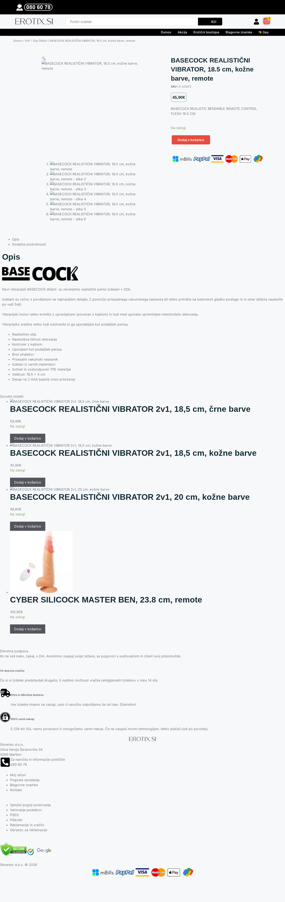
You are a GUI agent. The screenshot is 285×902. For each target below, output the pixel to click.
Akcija (182, 32)
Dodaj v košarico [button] (27, 438)
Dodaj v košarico (191, 140)
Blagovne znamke (239, 32)
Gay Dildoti (40, 40)
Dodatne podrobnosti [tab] (29, 244)
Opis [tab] (15, 239)
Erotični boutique (206, 32)
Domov (166, 32)
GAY (27, 40)
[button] (44, 58)
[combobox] (132, 21)
